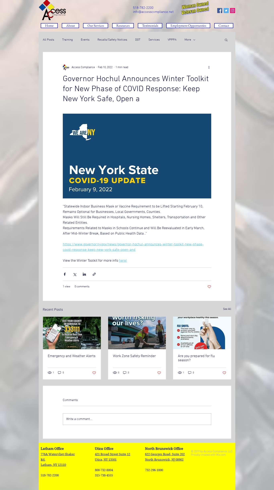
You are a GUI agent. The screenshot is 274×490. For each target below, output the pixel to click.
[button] (123, 25)
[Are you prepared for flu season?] (202, 333)
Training (67, 40)
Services (154, 40)
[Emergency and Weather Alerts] (72, 333)
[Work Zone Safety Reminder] (137, 333)
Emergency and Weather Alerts (71, 356)
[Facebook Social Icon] (219, 10)
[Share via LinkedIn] (84, 274)
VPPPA (172, 40)
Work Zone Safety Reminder (134, 356)
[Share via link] (94, 274)
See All (227, 309)
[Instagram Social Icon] (232, 10)
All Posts (48, 40)
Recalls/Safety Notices (112, 40)
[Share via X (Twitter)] (74, 274)
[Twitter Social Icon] (226, 10)
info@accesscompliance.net (153, 12)
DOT (137, 40)
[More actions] (208, 67)
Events (85, 40)
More (188, 40)
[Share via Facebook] (65, 274)
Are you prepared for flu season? (196, 358)
